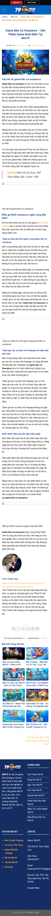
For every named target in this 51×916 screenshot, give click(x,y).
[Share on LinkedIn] (37, 629)
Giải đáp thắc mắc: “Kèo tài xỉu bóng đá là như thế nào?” (37, 740)
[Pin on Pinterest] (32, 629)
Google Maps (33, 888)
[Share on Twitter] (23, 629)
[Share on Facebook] (18, 629)
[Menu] (4, 10)
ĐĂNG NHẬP (31, 2)
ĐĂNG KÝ (16, 2)
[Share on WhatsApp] (14, 629)
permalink (43, 638)
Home (4, 17)
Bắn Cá (14, 17)
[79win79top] (25, 9)
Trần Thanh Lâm (38, 45)
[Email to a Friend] (28, 629)
